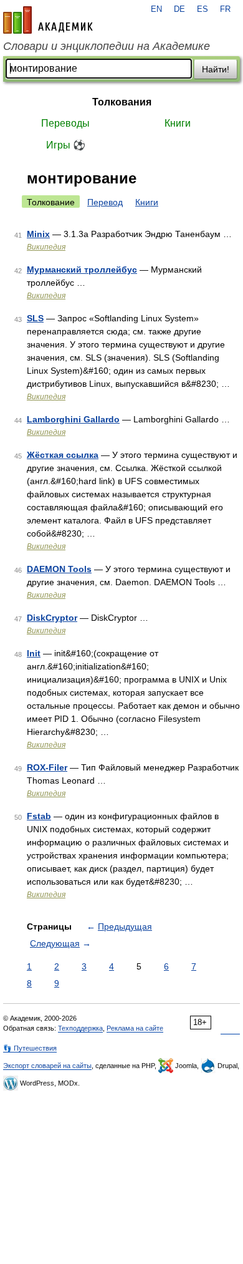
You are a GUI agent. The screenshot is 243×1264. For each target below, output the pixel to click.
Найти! (215, 69)
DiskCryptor (52, 618)
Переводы (65, 123)
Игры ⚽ (65, 145)
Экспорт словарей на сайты (47, 1065)
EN (156, 9)
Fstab (39, 816)
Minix (38, 234)
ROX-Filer (47, 767)
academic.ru (48, 20)
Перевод (105, 202)
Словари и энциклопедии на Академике (106, 46)
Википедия (46, 247)
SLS (35, 318)
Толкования (121, 102)
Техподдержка (80, 1028)
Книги (177, 123)
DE (179, 9)
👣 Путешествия (30, 1048)
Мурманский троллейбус (82, 270)
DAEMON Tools (59, 569)
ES (202, 9)
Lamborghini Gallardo (73, 419)
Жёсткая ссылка (62, 455)
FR (225, 9)
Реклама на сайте (135, 1028)
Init (33, 653)
